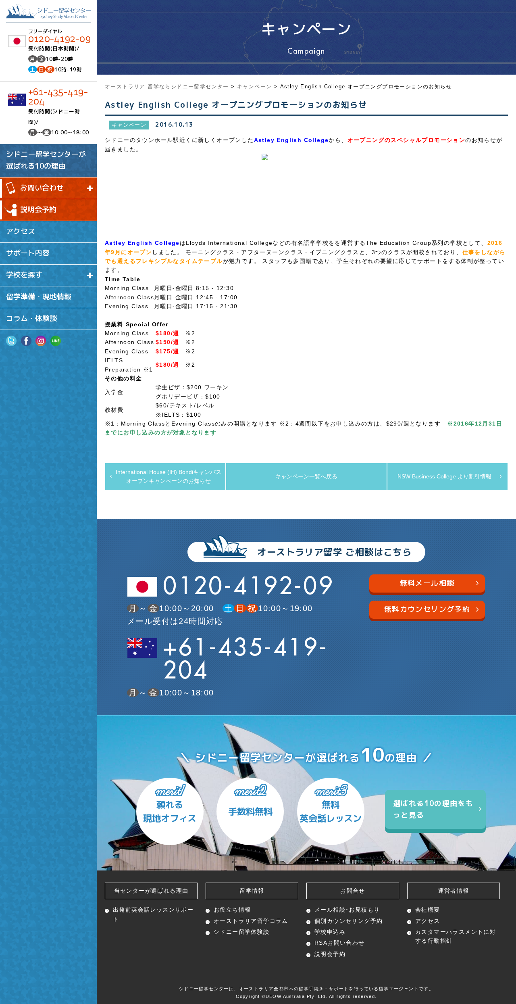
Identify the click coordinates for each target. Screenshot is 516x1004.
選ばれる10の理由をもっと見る (433, 809)
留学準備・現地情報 (38, 297)
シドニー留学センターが (46, 160)
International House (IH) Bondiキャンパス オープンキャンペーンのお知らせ (171, 476)
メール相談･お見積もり (347, 909)
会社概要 (427, 909)
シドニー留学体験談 (242, 932)
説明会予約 (38, 210)
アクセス (20, 231)
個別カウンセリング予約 (348, 921)
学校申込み (329, 932)
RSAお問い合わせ (339, 942)
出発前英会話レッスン (153, 914)
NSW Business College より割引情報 (444, 476)
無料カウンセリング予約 (427, 609)
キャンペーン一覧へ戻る (306, 476)
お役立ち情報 (232, 909)
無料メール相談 (427, 583)
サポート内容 (28, 253)
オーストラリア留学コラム (251, 921)
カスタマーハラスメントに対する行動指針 (455, 936)
